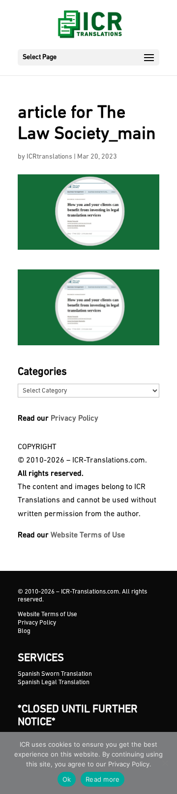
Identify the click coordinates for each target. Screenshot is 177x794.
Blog (24, 631)
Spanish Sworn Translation (55, 674)
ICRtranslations (49, 157)
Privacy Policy (74, 419)
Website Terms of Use (88, 535)
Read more (102, 779)
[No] (165, 763)
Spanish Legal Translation (53, 682)
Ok (66, 779)
